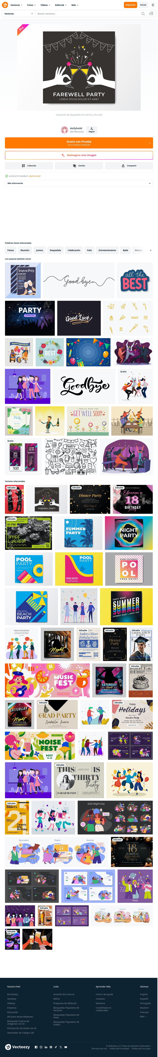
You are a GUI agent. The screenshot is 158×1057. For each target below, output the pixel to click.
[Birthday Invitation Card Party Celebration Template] (141, 680)
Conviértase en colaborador (102, 1009)
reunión (25, 250)
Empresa (11, 1007)
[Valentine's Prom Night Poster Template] (14, 499)
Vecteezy (11, 998)
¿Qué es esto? (35, 176)
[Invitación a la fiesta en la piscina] (129, 569)
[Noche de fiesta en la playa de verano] (78, 533)
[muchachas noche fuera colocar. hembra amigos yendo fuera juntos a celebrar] (115, 817)
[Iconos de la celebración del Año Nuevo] (128, 318)
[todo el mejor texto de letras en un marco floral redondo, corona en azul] (50, 352)
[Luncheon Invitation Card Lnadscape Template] (28, 533)
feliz (89, 250)
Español (142, 998)
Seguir (91, 131)
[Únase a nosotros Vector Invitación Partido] (30, 318)
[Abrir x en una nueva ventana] (61, 1047)
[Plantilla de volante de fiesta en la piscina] (79, 569)
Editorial (59, 5)
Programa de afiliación (64, 1003)
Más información (15, 183)
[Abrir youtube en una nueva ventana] (65, 1047)
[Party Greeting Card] (115, 644)
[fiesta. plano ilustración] (130, 746)
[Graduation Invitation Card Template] (141, 644)
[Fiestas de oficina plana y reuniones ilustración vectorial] (21, 644)
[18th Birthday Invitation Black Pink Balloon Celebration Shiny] (133, 499)
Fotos (30, 5)
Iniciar (141, 5)
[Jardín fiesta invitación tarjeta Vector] (19, 421)
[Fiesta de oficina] (20, 915)
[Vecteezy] (5, 5)
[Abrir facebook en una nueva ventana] (36, 1047)
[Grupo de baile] (135, 386)
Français (142, 1012)
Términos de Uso (97, 1048)
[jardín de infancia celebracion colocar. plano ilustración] (122, 915)
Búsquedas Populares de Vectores (65, 1009)
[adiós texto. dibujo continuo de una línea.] (79, 280)
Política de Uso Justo (138, 1048)
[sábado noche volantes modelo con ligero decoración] (19, 714)
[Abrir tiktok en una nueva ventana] (56, 1047)
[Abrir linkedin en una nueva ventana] (46, 1047)
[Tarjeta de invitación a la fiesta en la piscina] (29, 569)
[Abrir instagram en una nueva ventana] (41, 1047)
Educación (12, 1012)
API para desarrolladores (20, 1016)
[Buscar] (141, 13)
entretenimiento (107, 250)
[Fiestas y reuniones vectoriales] (27, 386)
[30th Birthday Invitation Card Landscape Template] (79, 780)
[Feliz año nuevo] (49, 421)
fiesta (10, 250)
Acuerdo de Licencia (62, 994)
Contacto (98, 998)
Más (73, 5)
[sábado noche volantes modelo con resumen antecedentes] (109, 680)
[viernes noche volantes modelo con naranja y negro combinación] (57, 644)
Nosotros (99, 1003)
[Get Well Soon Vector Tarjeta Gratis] (88, 421)
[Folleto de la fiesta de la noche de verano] (126, 606)
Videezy (11, 1003)
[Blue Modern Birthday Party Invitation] (88, 644)
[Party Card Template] (90, 499)
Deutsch (142, 1007)
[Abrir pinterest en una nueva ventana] (51, 1047)
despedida (55, 250)
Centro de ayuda (102, 994)
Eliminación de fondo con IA (21, 1028)
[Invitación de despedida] (46, 499)
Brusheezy (12, 994)
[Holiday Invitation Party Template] (12, 939)
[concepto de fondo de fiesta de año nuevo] (88, 352)
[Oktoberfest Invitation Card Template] (45, 915)
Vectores (15, 5)
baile (125, 250)
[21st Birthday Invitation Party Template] (17, 817)
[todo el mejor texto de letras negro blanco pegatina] (135, 280)
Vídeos (44, 5)
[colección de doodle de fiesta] (71, 456)
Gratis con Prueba (78, 143)
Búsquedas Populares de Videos (65, 1023)
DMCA (55, 998)
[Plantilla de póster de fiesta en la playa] (31, 606)
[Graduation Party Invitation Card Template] (57, 714)
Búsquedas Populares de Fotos (65, 1016)
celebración (74, 250)
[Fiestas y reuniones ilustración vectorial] (95, 714)
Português (143, 1003)
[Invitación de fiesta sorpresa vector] (23, 280)
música (138, 250)
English (142, 994)
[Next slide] (146, 250)
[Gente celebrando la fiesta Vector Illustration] (79, 606)
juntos (39, 250)
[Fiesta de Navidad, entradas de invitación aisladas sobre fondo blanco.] (23, 456)
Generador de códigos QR (20, 1032)
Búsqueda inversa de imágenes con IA (18, 1022)
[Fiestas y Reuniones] (133, 352)
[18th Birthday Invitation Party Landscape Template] (132, 852)
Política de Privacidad (117, 1048)
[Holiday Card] (132, 714)
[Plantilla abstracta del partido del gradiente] (129, 533)
